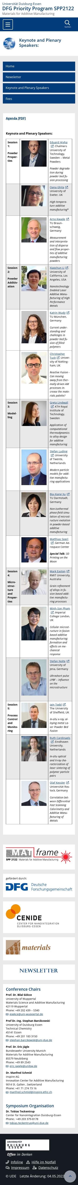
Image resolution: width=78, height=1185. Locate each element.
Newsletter (13, 77)
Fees (9, 99)
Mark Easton (58, 571)
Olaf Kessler (57, 782)
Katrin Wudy (58, 312)
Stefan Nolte (58, 661)
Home (10, 66)
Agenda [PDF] (16, 118)
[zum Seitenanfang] (70, 1176)
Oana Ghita (57, 187)
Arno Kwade (57, 219)
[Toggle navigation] (8, 24)
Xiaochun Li (57, 268)
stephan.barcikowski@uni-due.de (31, 1040)
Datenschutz (48, 1167)
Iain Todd (56, 704)
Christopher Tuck (57, 355)
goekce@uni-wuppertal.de (26, 1014)
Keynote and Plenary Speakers (27, 88)
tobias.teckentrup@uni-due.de (29, 1123)
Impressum (20, 1167)
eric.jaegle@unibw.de (23, 1066)
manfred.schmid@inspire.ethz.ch (31, 1092)
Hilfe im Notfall (44, 1162)
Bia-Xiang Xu (58, 494)
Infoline (17, 1162)
